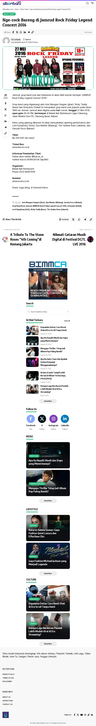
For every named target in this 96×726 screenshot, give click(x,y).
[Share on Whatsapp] (21, 32)
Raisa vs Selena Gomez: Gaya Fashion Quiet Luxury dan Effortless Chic (44, 533)
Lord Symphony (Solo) (21, 209)
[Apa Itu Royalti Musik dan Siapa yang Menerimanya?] (32, 341)
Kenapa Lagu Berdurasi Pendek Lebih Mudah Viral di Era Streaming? (54, 389)
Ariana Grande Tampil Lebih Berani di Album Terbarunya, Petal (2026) (53, 375)
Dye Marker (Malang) (54, 202)
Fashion (33, 525)
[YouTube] (81, 714)
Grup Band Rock (18, 206)
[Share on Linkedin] (24, 32)
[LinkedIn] (65, 423)
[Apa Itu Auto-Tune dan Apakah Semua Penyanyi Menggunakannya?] (32, 362)
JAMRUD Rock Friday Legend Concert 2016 (49, 206)
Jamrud (29, 206)
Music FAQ (34, 456)
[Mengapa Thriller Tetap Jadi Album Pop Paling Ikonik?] (32, 351)
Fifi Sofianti (16, 39)
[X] (42, 423)
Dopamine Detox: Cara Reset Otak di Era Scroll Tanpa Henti (47, 605)
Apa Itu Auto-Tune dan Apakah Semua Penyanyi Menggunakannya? (53, 362)
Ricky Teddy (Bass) (38, 209)
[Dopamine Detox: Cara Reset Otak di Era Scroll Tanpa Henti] (32, 330)
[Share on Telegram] (28, 32)
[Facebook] (30, 423)
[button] (87, 3)
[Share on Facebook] (13, 32)
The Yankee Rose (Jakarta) (57, 209)
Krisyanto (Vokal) (74, 206)
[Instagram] (53, 423)
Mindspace (34, 599)
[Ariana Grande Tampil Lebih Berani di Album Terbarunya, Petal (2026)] (32, 375)
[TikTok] (88, 714)
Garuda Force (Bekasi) (73, 202)
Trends (33, 623)
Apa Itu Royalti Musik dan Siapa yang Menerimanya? (46, 462)
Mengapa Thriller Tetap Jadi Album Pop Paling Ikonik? (47, 490)
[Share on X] (17, 32)
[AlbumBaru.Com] (11, 3)
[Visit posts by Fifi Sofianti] (6, 41)
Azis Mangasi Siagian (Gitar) (33, 202)
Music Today (9, 14)
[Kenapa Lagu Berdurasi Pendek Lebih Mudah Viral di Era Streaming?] (32, 389)
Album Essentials (37, 484)
